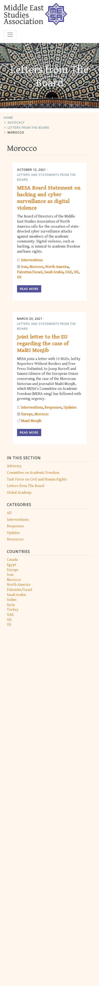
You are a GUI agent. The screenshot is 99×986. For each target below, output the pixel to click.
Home (8, 117)
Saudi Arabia (16, 595)
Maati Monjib (31, 421)
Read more (29, 289)
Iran (10, 575)
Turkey (12, 610)
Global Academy (19, 492)
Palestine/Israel (19, 590)
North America (18, 585)
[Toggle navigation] (10, 34)
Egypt (11, 565)
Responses (15, 526)
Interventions (18, 520)
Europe (12, 570)
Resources (15, 539)
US (9, 625)
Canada (12, 560)
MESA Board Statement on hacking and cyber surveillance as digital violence (48, 198)
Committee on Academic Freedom (33, 473)
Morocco (16, 132)
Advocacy (16, 122)
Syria (11, 605)
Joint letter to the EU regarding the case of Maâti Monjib (43, 343)
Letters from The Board (29, 127)
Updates (13, 533)
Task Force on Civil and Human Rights (37, 479)
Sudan (11, 600)
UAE (10, 615)
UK (9, 620)
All (9, 513)
